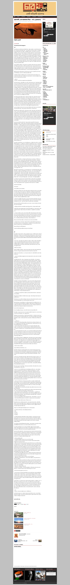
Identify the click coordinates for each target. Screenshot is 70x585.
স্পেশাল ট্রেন (23, 16)
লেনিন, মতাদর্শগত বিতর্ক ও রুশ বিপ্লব (50, 141)
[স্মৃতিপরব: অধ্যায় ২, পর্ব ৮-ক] (49, 25)
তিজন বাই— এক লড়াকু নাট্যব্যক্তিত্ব (50, 154)
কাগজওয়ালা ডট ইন (40, 16)
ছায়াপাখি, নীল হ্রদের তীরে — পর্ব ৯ (28, 524)
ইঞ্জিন (14, 16)
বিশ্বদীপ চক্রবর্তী (18, 530)
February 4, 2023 (17, 21)
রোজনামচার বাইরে (48, 132)
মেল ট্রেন (18, 16)
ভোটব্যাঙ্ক (47, 56)
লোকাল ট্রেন (28, 16)
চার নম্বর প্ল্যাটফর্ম (22, 21)
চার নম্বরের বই (34, 16)
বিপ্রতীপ (47, 136)
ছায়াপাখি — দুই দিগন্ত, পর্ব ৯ (27, 512)
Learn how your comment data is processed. (30, 566)
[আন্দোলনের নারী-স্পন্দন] (49, 109)
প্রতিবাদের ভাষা (49, 148)
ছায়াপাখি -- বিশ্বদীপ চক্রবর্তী (28, 21)
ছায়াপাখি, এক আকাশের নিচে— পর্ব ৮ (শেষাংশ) (29, 518)
